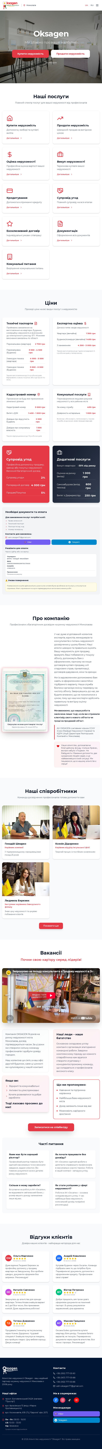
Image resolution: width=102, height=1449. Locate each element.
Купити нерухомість (30, 53)
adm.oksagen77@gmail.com (19, 537)
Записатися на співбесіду (51, 1127)
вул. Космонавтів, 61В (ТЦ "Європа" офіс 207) (26, 1412)
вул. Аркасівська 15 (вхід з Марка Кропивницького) (20, 1406)
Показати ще (51, 926)
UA (86, 5)
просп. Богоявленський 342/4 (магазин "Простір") (23, 1400)
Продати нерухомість (70, 53)
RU (92, 5)
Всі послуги (51, 62)
